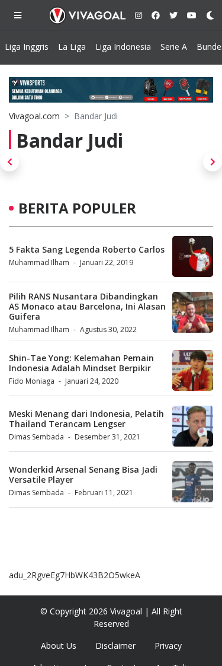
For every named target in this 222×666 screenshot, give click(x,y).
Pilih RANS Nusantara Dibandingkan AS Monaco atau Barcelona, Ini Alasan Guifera (87, 306)
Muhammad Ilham (39, 262)
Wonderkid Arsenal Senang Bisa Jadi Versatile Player (83, 474)
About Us (58, 645)
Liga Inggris (27, 46)
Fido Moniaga (31, 381)
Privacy (168, 645)
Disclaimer (115, 645)
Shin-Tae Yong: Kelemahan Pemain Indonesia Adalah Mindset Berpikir (81, 363)
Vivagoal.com (34, 116)
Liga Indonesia (123, 46)
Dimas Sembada (36, 437)
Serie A (173, 46)
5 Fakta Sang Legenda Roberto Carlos (87, 249)
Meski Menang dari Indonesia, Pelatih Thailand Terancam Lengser (86, 418)
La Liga (72, 46)
